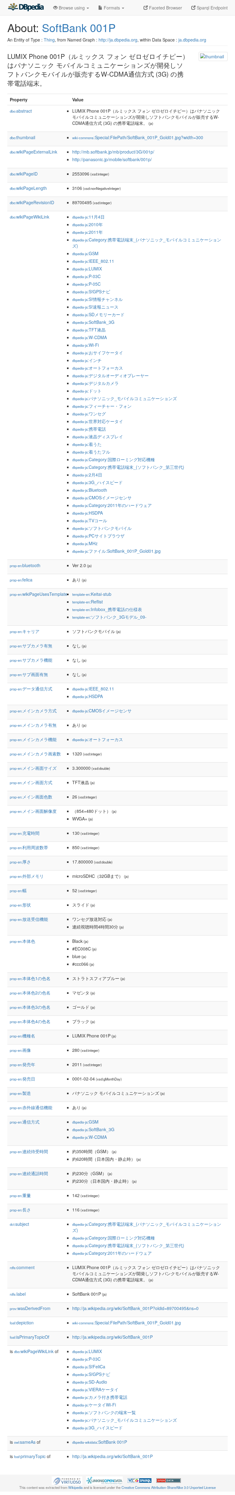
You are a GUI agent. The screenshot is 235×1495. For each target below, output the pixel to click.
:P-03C (86, 276)
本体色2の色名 (30, 993)
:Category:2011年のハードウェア (112, 505)
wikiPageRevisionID (32, 202)
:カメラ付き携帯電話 (99, 1397)
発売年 (22, 1064)
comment (22, 1267)
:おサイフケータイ (97, 352)
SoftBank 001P (79, 27)
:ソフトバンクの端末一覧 (104, 1412)
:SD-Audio (89, 1382)
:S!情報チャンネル (97, 299)
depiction (22, 1322)
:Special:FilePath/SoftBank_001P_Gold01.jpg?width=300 (137, 137)
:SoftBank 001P (99, 1442)
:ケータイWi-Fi (94, 1405)
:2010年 (87, 224)
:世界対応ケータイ (97, 421)
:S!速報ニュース (95, 307)
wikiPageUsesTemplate (38, 594)
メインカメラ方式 (33, 711)
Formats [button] (112, 8)
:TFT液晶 (89, 330)
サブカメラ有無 (31, 646)
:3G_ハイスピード (97, 482)
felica (21, 580)
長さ (20, 1210)
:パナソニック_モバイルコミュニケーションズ (124, 398)
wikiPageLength (28, 188)
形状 (20, 905)
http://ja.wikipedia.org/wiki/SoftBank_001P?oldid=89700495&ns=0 (135, 1308)
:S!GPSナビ (91, 291)
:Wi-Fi (85, 345)
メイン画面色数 (31, 797)
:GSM (85, 253)
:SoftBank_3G (93, 322)
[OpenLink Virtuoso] (67, 1480)
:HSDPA (87, 513)
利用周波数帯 (29, 847)
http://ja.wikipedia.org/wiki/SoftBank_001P (112, 1337)
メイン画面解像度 (33, 811)
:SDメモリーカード (98, 314)
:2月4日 (87, 475)
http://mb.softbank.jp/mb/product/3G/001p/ (113, 152)
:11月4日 (88, 217)
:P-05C (86, 284)
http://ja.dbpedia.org (118, 40)
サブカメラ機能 (31, 660)
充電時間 (24, 833)
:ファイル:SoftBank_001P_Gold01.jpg (116, 551)
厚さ (20, 862)
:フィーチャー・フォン (102, 406)
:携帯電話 (89, 429)
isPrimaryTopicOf (29, 1337)
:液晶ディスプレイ (97, 436)
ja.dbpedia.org (192, 40)
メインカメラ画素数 (35, 754)
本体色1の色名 (30, 978)
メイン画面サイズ (33, 768)
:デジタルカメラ (95, 383)
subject (19, 1224)
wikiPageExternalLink (33, 152)
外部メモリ (27, 876)
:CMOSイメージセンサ (102, 497)
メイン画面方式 (31, 782)
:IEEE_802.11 (93, 261)
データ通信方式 (31, 689)
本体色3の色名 (30, 1007)
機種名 (22, 1036)
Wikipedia (75, 1487)
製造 (20, 1093)
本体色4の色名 (30, 1021)
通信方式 (24, 1122)
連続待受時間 (29, 1151)
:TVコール (89, 520)
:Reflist (87, 602)
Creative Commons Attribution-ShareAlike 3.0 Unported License (168, 1487)
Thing (49, 40)
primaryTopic (30, 1456)
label (18, 1294)
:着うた (87, 444)
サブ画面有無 (29, 674)
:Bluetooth (89, 490)
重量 (20, 1195)
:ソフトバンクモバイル (102, 528)
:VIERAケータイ (95, 1389)
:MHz (85, 543)
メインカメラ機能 (33, 739)
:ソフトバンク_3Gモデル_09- (109, 617)
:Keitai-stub (91, 594)
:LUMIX (87, 269)
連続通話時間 (29, 1173)
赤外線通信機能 (31, 1107)
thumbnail (22, 137)
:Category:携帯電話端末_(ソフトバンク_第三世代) (128, 467)
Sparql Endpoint (212, 8)
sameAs (24, 1442)
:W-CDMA (89, 337)
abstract (21, 111)
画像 (20, 1050)
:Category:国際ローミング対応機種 (113, 459)
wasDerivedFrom (30, 1308)
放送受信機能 (29, 919)
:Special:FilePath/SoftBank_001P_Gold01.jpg (126, 1322)
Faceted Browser (165, 8)
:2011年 (87, 232)
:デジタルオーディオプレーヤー (110, 375)
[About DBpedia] (26, 7)
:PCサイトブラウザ (98, 536)
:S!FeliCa (88, 1366)
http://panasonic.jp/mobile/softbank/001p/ (112, 159)
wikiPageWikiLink (29, 217)
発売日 (22, 1079)
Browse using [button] (72, 8)
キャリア (24, 631)
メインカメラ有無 (33, 725)
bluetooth (25, 565)
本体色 (22, 941)
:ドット (87, 391)
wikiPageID (24, 174)
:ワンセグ (89, 414)
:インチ (87, 360)
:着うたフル (91, 452)
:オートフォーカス (97, 368)
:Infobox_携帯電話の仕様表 (107, 609)
